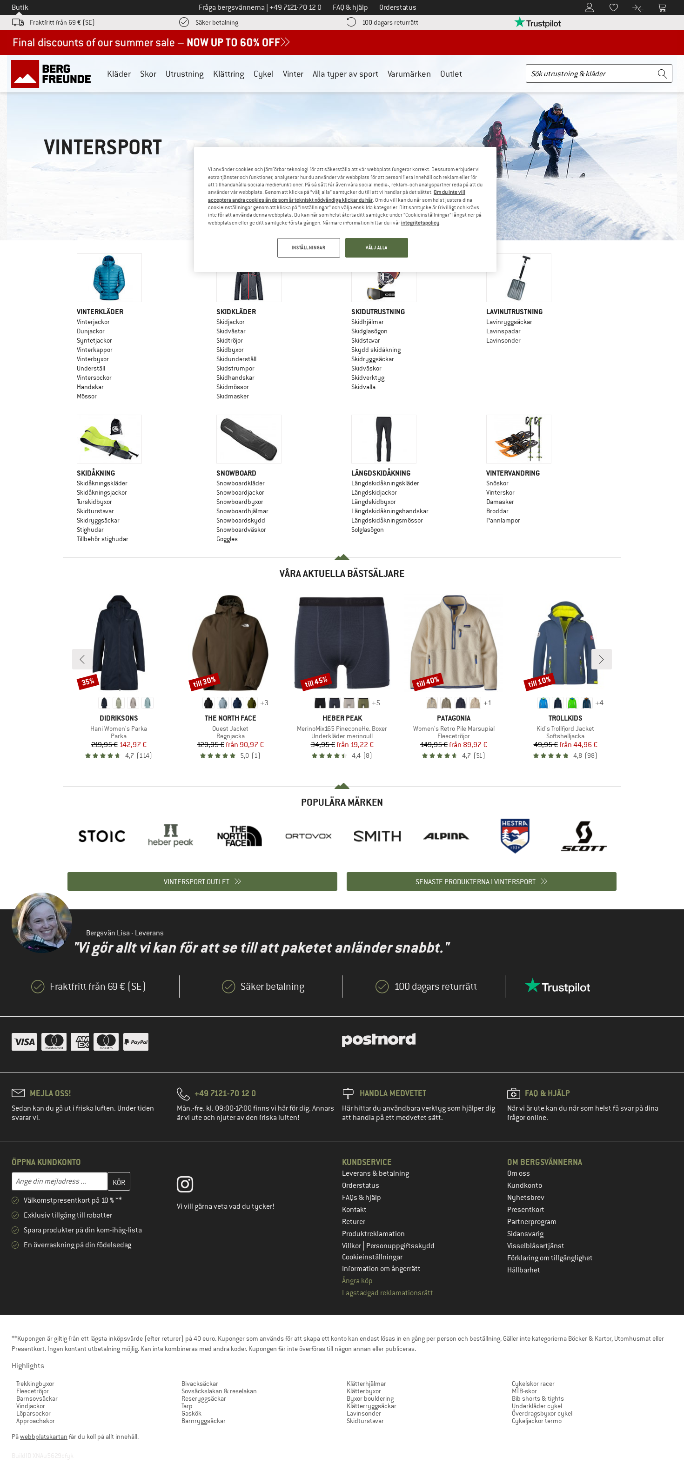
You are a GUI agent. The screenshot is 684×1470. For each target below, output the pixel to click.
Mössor (87, 396)
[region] (345, 209)
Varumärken (409, 73)
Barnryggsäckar (203, 1421)
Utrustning (185, 73)
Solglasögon (367, 529)
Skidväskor (366, 368)
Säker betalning (216, 22)
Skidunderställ (236, 359)
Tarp (187, 1406)
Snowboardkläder (240, 483)
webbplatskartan (43, 1436)
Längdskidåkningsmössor (387, 520)
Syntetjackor (94, 340)
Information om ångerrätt (381, 1268)
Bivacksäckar (199, 1383)
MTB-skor (524, 1391)
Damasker (500, 501)
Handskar (90, 387)
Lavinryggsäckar (509, 322)
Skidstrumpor (235, 368)
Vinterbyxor (93, 359)
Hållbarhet (523, 1270)
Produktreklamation (373, 1233)
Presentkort (525, 1209)
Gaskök (191, 1413)
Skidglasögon (369, 331)
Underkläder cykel (537, 1406)
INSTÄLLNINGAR (308, 248)
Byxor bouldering (370, 1398)
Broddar (497, 511)
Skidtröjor (229, 340)
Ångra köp (357, 1280)
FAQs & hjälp (361, 1197)
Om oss (518, 1173)
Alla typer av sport (345, 73)
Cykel (264, 73)
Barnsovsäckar (37, 1398)
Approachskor (35, 1421)
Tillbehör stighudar (102, 539)
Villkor (352, 1246)
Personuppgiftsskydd (400, 1246)
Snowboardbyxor (239, 501)
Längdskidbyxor (373, 501)
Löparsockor (33, 1413)
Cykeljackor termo (537, 1421)
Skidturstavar (95, 511)
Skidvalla (363, 387)
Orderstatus (360, 1185)
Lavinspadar (503, 331)
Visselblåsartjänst (535, 1246)
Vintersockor (94, 377)
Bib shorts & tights (538, 1398)
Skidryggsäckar (372, 359)
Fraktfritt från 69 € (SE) (62, 22)
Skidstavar (365, 340)
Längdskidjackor (374, 492)
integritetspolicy (420, 222)
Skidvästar (231, 331)
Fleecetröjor (32, 1391)
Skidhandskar (235, 377)
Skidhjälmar (367, 322)
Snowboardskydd (240, 520)
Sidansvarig (525, 1233)
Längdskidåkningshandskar (390, 511)
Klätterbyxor (364, 1391)
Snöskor (497, 483)
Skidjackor (230, 322)
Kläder (119, 73)
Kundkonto (524, 1185)
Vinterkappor (95, 349)
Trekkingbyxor (35, 1383)
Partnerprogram (532, 1221)
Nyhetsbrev (525, 1197)
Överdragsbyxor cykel (542, 1413)
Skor (148, 73)
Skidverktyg (367, 377)
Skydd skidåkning (376, 349)
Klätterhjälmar (366, 1383)
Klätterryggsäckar (371, 1406)
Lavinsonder (503, 340)
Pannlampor (503, 520)
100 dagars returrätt (390, 22)
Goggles (227, 539)
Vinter (293, 73)
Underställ (91, 368)
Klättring (228, 73)
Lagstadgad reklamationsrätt (387, 1293)
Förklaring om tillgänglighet (550, 1258)
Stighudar (90, 529)
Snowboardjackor (240, 492)
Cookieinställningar (372, 1257)
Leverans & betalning (375, 1173)
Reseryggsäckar (203, 1398)
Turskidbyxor (94, 501)
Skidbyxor (230, 349)
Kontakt (354, 1209)
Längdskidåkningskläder (385, 483)
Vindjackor (30, 1406)
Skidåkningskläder (102, 483)
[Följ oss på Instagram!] (192, 1186)
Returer (353, 1221)
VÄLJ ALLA (377, 248)
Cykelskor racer (533, 1383)
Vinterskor (500, 492)
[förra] (82, 659)
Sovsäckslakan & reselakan (219, 1391)
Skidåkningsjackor (102, 492)
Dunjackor (91, 331)
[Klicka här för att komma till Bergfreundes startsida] (54, 73)
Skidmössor (232, 387)
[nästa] (601, 659)
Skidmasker (232, 396)
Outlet (451, 73)
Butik (20, 7)
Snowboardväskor (241, 529)
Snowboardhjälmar (242, 511)
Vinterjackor (93, 322)
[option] (102, 836)
